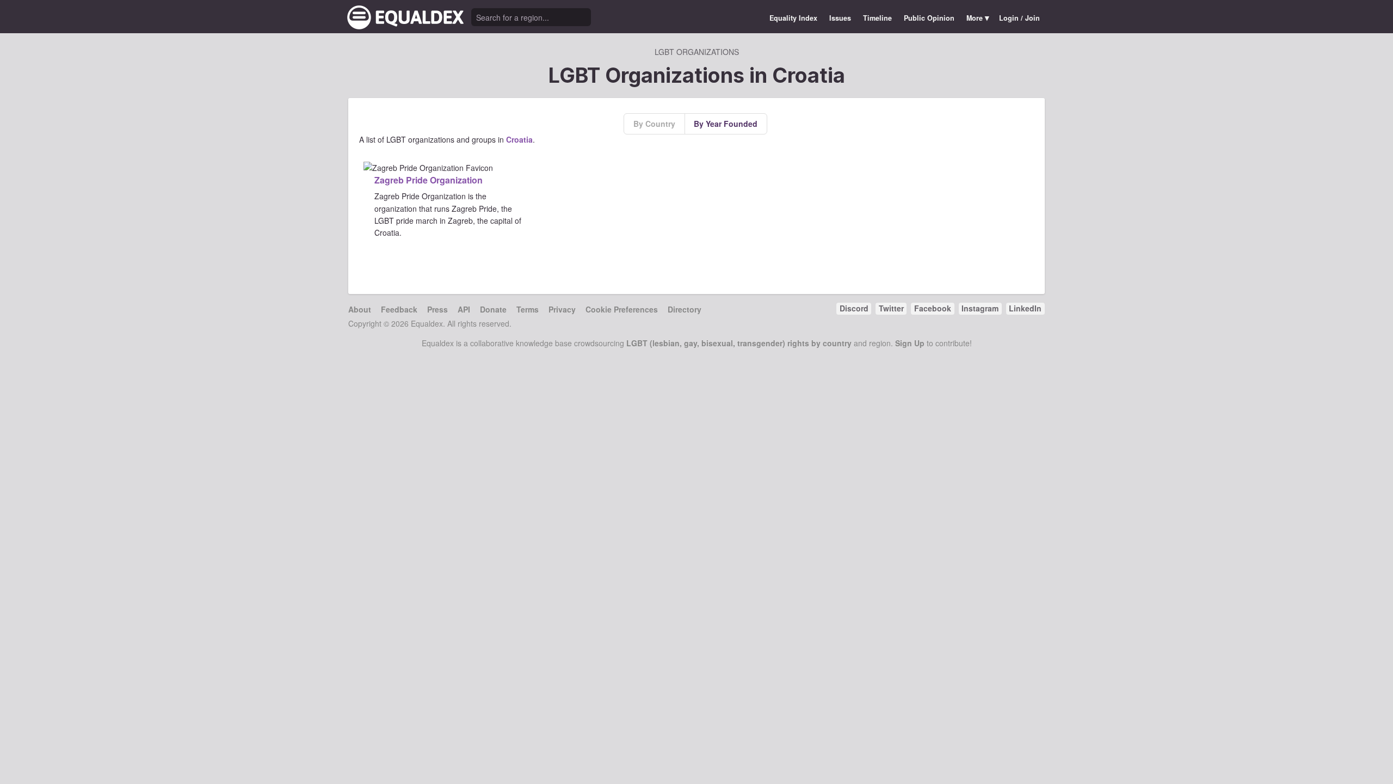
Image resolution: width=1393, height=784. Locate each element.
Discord (854, 308)
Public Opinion (929, 18)
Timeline (877, 18)
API (464, 309)
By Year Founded (725, 123)
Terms (527, 309)
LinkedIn (1025, 308)
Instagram (979, 308)
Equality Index (793, 18)
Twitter (891, 308)
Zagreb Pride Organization (428, 180)
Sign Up (909, 343)
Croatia (519, 139)
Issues (840, 18)
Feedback (399, 309)
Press (437, 309)
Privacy (562, 309)
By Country (654, 123)
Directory (684, 309)
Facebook (932, 308)
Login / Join (1019, 18)
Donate (493, 309)
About (359, 309)
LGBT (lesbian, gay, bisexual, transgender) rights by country (739, 343)
